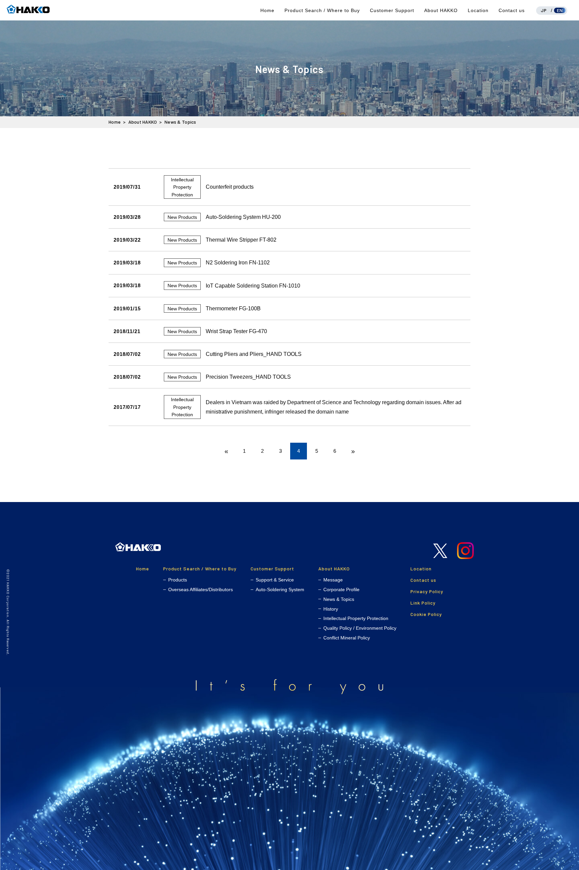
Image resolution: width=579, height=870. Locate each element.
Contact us (512, 10)
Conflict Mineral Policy (346, 637)
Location (478, 10)
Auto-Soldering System (280, 589)
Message (333, 579)
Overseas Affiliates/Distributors (200, 589)
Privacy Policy (426, 591)
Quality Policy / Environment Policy (359, 628)
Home (267, 10)
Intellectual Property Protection (355, 618)
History (330, 609)
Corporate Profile (341, 589)
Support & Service (275, 579)
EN (560, 10)
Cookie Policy (426, 614)
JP (543, 10)
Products (177, 579)
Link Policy (423, 603)
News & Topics (338, 599)
